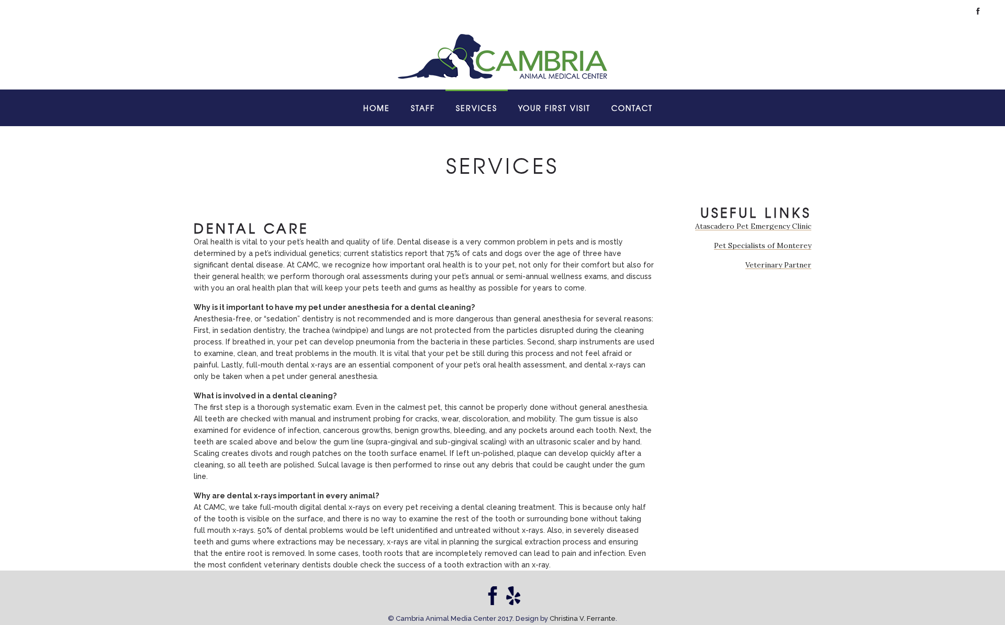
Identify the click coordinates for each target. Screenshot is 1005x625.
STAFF (423, 108)
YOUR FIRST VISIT (554, 108)
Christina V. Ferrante (583, 618)
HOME (376, 108)
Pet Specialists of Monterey (762, 245)
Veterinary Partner (778, 265)
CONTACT (632, 108)
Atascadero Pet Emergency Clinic (753, 226)
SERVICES (476, 108)
